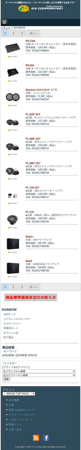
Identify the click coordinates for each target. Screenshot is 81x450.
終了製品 (8, 337)
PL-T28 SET (32, 187)
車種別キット (11, 328)
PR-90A (30, 65)
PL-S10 (30, 212)
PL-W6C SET (33, 163)
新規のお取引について (22, 409)
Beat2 (29, 261)
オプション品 (11, 332)
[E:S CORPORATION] (40, 8)
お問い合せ (15, 429)
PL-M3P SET (33, 114)
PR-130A (30, 41)
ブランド (6, 27)
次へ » (33, 33)
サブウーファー (12, 323)
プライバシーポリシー (22, 414)
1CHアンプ (10, 314)
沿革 (11, 404)
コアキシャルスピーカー (17, 318)
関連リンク (15, 424)
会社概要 (14, 400)
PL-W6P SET (33, 138)
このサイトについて (20, 419)
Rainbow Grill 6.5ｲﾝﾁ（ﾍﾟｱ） (42, 89)
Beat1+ (30, 236)
